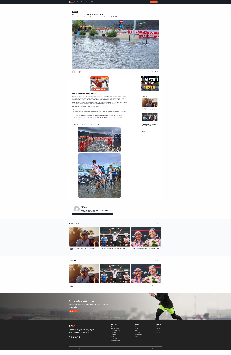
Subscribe (154, 1)
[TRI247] (72, 2)
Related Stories (75, 224)
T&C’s (161, 348)
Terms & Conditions (115, 340)
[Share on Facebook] (153, 72)
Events (87, 1)
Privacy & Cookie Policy (154, 348)
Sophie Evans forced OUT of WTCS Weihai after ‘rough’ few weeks (149, 110)
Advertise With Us (115, 328)
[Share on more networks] (157, 72)
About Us (113, 326)
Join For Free (159, 2)
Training (93, 1)
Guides (136, 336)
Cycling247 (158, 330)
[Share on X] (155, 72)
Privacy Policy (114, 338)
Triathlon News (80, 8)
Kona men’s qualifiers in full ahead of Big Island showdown (149, 125)
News (82, 1)
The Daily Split (159, 332)
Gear (78, 1)
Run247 (158, 328)
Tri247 (157, 326)
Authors (113, 336)
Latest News (74, 261)
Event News (88, 8)
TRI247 (73, 8)
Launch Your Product (116, 330)
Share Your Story (115, 334)
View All (156, 223)
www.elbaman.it (119, 102)
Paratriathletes (138, 334)
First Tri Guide (99, 1)
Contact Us (113, 332)
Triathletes (137, 332)
